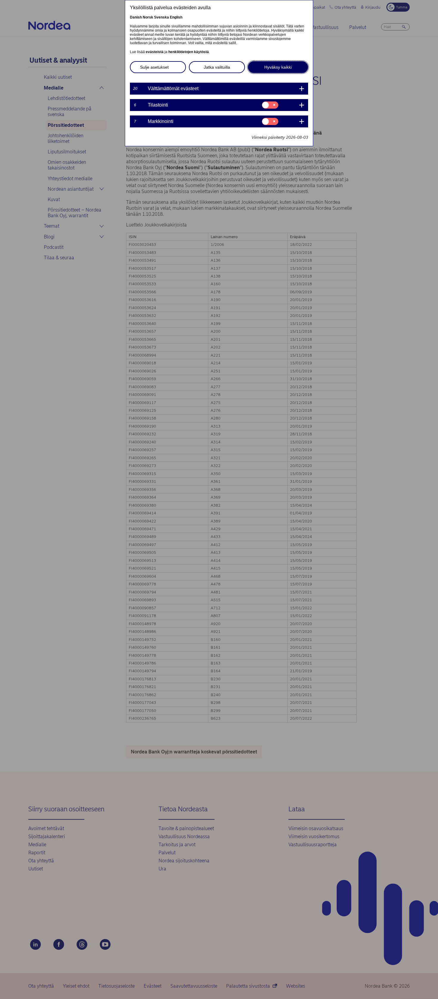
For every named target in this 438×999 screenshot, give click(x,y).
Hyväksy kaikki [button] (278, 67)
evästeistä (155, 52)
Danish (136, 17)
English (176, 17)
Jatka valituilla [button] (217, 67)
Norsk (148, 17)
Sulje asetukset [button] (154, 67)
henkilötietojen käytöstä (188, 52)
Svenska (161, 17)
